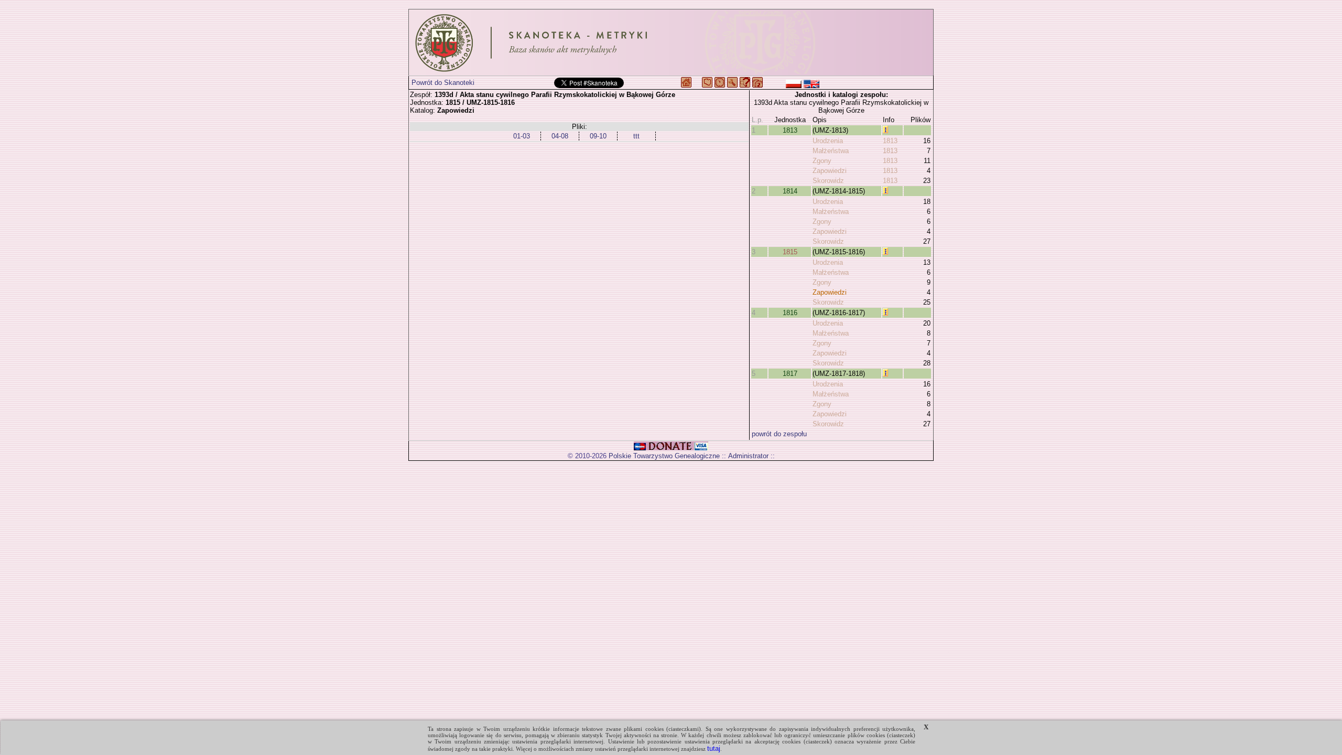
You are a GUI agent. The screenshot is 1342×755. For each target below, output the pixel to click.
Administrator (748, 456)
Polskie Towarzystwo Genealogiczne (664, 456)
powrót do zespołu (779, 434)
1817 (790, 374)
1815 (790, 252)
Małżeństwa (831, 151)
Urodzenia (828, 141)
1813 (790, 130)
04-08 (559, 136)
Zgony (822, 161)
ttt (636, 136)
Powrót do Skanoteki (443, 83)
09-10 (598, 136)
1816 (790, 313)
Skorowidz (828, 181)
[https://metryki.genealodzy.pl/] (671, 42)
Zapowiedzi (830, 171)
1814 (790, 191)
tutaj (713, 748)
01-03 (521, 136)
